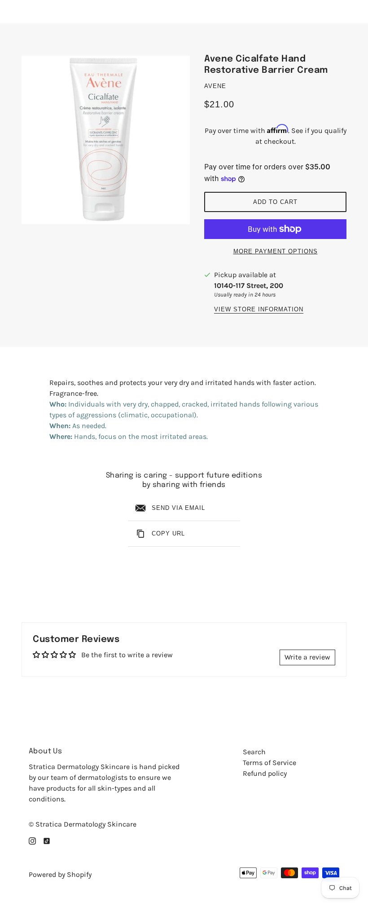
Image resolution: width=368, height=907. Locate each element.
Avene (215, 86)
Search (254, 752)
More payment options (275, 251)
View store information (258, 309)
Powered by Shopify (60, 874)
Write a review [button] (307, 657)
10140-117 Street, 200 (248, 285)
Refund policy (265, 773)
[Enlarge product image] (106, 140)
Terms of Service (269, 762)
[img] (32, 840)
